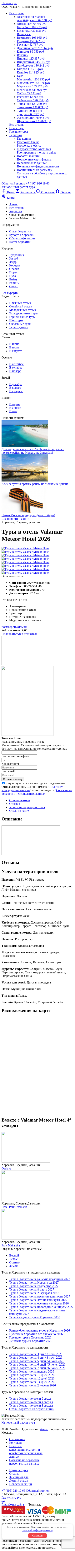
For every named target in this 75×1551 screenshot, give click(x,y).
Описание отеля (19, 800)
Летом (13, 1259)
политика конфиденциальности (41, 1519)
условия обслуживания (17, 1523)
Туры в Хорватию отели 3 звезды (31, 1405)
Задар (13, 262)
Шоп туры (16, 320)
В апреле (15, 407)
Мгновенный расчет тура (18, 1422)
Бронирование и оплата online (36, 152)
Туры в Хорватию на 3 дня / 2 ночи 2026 (35, 1354)
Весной (14, 1255)
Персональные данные (32, 163)
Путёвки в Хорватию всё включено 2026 (36, 1334)
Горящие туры (18, 131)
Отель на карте (19, 810)
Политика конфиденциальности (38, 166)
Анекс (44, 1429)
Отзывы (14, 803)
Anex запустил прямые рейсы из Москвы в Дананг (35, 484)
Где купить (24, 138)
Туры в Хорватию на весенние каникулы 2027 (39, 1296)
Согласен (37, 1535)
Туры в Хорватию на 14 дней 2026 (31, 1382)
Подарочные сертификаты (34, 159)
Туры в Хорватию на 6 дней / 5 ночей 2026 (37, 1364)
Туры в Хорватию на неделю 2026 (31, 1371)
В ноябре (15, 371)
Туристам (15, 135)
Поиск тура (16, 128)
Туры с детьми (18, 327)
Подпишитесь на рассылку (34, 170)
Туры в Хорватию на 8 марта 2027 (31, 1289)
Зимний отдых (18, 1477)
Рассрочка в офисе (29, 145)
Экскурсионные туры (23, 313)
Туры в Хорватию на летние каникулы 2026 (38, 1300)
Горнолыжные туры (22, 316)
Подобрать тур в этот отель (19, 633)
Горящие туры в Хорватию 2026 (30, 1337)
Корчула (14, 265)
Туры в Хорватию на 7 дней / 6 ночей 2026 (37, 1368)
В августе (15, 351)
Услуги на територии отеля (27, 807)
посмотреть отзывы (14, 626)
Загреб (13, 258)
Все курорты (10, 292)
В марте (14, 404)
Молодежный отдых (22, 310)
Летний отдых (18, 1480)
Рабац (13, 279)
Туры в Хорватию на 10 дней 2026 (31, 1375)
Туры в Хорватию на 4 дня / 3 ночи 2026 (35, 1357)
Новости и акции (28, 156)
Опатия (14, 269)
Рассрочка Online (28, 142)
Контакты (15, 1442)
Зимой (13, 1266)
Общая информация (22, 238)
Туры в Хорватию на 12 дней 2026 (31, 1378)
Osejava (6, 1168)
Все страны (16, 13)
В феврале (16, 391)
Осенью (14, 1262)
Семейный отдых (20, 306)
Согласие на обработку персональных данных (37, 792)
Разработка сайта (13, 1504)
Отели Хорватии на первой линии (31, 1409)
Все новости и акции (15, 518)
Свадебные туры (20, 323)
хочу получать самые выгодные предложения (35, 783)
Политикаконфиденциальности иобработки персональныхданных (25, 1451)
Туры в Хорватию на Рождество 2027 (33, 1286)
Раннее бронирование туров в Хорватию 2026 (39, 1330)
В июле (14, 347)
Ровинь (14, 282)
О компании (17, 1439)
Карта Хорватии (20, 241)
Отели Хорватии (20, 231)
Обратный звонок (37, 1490)
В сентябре (16, 364)
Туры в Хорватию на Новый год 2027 (34, 1282)
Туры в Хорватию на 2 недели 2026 (32, 1385)
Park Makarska (11, 1245)
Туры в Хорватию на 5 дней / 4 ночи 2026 (36, 1361)
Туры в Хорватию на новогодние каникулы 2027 (41, 1307)
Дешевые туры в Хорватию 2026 (30, 1341)
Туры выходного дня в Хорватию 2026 (34, 1317)
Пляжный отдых (20, 303)
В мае (13, 411)
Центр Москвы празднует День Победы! (28, 515)
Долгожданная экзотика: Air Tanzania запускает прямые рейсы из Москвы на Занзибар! (33, 450)
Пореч (13, 272)
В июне (14, 344)
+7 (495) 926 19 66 (37, 183)
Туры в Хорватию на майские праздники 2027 (39, 1279)
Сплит (13, 286)
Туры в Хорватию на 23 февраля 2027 (34, 1293)
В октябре (15, 367)
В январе (15, 387)
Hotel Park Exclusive (14, 1207)
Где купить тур (11, 1497)
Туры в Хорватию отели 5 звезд (30, 1398)
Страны (14, 1473)
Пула (12, 275)
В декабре (15, 384)
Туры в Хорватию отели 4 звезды (31, 1402)
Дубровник (16, 255)
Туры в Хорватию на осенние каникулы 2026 (39, 1303)
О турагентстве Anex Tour (34, 149)
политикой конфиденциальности (37, 1530)
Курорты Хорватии (21, 234)
